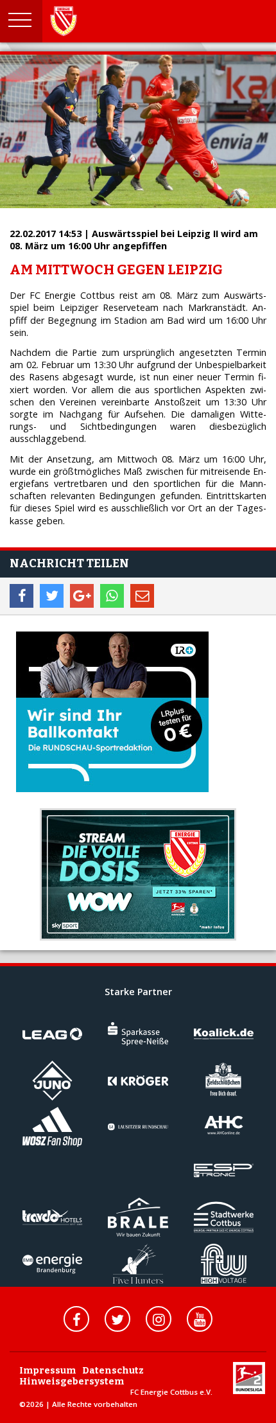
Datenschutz (113, 1370)
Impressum (47, 1370)
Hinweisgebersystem (71, 1381)
